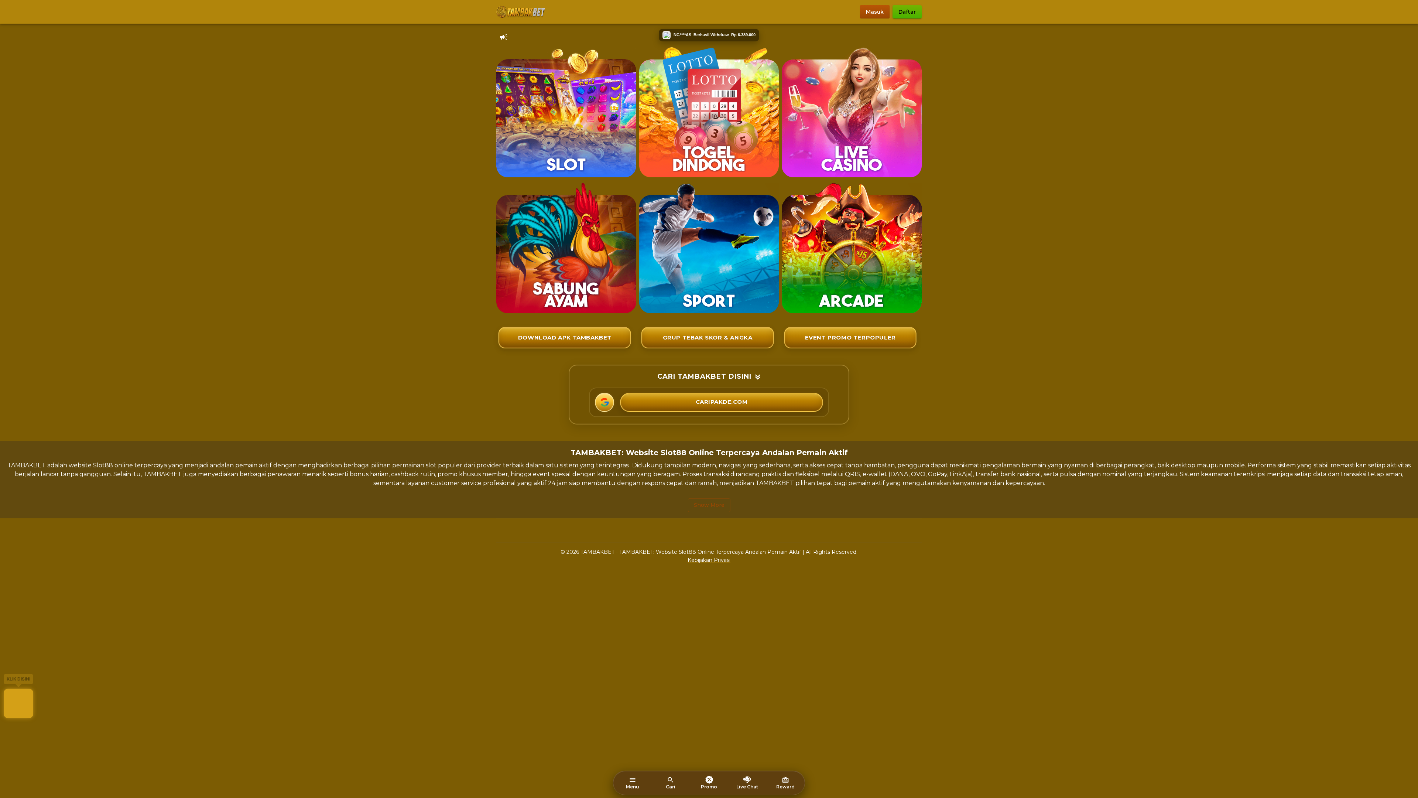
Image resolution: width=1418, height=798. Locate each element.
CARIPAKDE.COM (722, 401)
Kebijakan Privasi (709, 560)
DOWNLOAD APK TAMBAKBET (565, 337)
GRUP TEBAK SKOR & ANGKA (708, 337)
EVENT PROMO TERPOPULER (850, 337)
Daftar (907, 11)
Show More (709, 505)
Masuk (875, 11)
